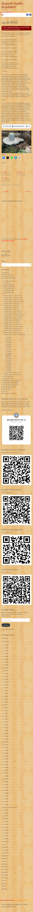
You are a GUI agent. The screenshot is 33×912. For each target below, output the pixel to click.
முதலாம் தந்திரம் (7, 285)
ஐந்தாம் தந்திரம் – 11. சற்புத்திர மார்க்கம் (14, 315)
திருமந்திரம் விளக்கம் (7, 278)
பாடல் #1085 (5, 659)
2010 (4, 886)
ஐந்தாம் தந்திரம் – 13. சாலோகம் (12, 319)
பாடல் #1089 (5, 648)
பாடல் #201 (4, 710)
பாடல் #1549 (8, 371)
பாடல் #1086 (5, 656)
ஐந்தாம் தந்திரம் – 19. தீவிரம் (11, 330)
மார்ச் (5, 850)
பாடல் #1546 (8, 365)
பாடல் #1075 (5, 687)
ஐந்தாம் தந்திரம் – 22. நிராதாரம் (12, 372)
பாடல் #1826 (5, 787)
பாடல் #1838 (5, 753)
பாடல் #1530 (8, 337)
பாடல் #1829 (5, 779)
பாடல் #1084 (5, 662)
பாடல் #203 (4, 705)
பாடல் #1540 (8, 355)
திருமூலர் (5, 272)
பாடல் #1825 (5, 790)
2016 (4, 883)
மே (4, 844)
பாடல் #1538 (8, 351)
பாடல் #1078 (5, 679)
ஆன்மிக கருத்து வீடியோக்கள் (9, 384)
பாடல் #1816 (5, 818)
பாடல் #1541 (28, 191)
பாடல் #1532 (8, 341)
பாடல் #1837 (5, 756)
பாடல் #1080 (5, 673)
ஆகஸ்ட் (6, 641)
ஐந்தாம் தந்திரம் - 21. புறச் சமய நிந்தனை (11, 29)
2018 (5, 878)
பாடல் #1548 (8, 369)
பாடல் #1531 (8, 339)
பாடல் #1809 (5, 838)
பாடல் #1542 (8, 358)
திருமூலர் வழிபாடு (7, 274)
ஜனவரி (5, 855)
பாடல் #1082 (5, 667)
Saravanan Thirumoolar (13, 27)
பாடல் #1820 (5, 804)
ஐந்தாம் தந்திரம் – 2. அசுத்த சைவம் (13, 297)
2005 (5, 889)
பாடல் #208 (4, 690)
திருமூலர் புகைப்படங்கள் (8, 393)
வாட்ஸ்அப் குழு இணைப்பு (7, 410)
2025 (5, 858)
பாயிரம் (5, 283)
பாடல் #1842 (5, 742)
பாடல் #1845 (5, 724)
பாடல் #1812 (5, 830)
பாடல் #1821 (5, 801)
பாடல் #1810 (5, 836)
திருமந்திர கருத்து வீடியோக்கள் (10, 382)
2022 (5, 866)
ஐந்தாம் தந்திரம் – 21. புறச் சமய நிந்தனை (14, 334)
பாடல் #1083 (5, 665)
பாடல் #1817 (5, 816)
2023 (5, 864)
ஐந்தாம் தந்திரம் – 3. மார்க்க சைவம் (13, 299)
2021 (5, 869)
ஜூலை (5, 841)
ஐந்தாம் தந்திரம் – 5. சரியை (11, 303)
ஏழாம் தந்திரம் (7, 378)
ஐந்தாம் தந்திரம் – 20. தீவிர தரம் (12, 332)
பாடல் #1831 (5, 773)
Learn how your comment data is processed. (15, 239)
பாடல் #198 (4, 719)
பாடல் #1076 (5, 685)
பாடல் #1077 (5, 682)
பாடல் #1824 (5, 793)
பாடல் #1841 (5, 744)
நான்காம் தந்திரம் (8, 290)
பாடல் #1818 (5, 813)
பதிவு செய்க (5, 625)
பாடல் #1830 (5, 776)
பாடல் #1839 (5, 750)
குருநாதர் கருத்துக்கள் (8, 386)
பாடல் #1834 (5, 764)
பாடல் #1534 (8, 344)
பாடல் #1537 (8, 349)
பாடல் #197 (4, 722)
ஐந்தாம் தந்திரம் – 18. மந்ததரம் (12, 328)
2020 (5, 872)
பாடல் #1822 (5, 798)
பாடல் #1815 (5, 821)
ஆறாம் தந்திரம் (7, 376)
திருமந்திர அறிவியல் (7, 387)
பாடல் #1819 (5, 810)
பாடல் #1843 (5, 736)
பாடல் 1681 (4, 172)
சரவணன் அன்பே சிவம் (7, 532)
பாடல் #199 (4, 716)
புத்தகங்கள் (5, 389)
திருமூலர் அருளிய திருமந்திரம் (12, 5)
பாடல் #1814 (5, 824)
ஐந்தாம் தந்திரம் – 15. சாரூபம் (11, 322)
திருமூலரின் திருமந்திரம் (7, 492)
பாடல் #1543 (8, 360)
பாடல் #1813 (5, 827)
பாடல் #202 (4, 707)
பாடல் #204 (4, 702)
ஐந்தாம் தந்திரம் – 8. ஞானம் (11, 309)
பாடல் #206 (4, 696)
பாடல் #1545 (8, 363)
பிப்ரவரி (6, 853)
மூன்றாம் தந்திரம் (7, 288)
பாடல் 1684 (4, 178)
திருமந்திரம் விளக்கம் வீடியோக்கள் (10, 380)
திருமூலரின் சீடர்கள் (7, 276)
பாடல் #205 (4, 699)
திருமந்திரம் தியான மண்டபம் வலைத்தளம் (11, 452)
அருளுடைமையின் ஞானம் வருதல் (9, 807)
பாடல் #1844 (5, 727)
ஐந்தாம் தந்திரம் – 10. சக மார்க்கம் (12, 313)
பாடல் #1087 (5, 653)
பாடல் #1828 (5, 781)
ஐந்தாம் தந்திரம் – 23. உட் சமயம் (12, 374)
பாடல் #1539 (5, 191)
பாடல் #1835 (5, 761)
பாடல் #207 (4, 693)
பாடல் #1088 (5, 650)
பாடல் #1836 (5, 759)
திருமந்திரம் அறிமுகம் (8, 281)
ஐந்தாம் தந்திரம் (7, 292)
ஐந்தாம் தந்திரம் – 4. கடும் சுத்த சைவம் (13, 301)
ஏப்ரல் (5, 847)
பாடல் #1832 (5, 770)
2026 (5, 638)
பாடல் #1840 (5, 747)
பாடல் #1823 (5, 796)
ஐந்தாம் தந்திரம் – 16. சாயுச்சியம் (12, 324)
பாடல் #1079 (5, 676)
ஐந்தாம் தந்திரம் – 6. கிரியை (11, 305)
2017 (4, 880)
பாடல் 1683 (19, 172)
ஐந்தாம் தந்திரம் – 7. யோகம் (11, 307)
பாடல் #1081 (5, 670)
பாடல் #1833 (5, 767)
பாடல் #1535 (8, 346)
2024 (5, 861)
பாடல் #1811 (5, 833)
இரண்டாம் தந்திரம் (8, 287)
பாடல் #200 (4, 713)
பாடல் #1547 (8, 367)
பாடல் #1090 (5, 645)
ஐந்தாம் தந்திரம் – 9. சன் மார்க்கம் (12, 311)
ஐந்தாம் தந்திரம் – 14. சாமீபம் (11, 321)
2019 (5, 875)
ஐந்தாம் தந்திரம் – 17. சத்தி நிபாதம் (13, 326)
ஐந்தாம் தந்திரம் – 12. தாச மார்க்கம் (13, 317)
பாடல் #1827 (5, 784)
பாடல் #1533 (8, 342)
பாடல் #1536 (8, 348)
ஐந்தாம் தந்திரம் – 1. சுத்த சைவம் (12, 295)
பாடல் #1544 (8, 362)
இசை (4, 391)
